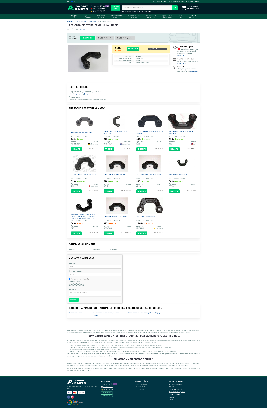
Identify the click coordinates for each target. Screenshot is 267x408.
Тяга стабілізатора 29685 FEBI (81, 132)
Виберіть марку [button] (105, 38)
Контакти (189, 2)
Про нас (171, 400)
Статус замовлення (175, 384)
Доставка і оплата (159, 2)
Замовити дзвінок (107, 392)
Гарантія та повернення (176, 2)
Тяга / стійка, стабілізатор (178, 175)
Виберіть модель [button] (124, 38)
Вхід (197, 2)
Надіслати (73, 300)
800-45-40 (99, 6)
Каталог (171, 397)
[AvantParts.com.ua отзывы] (75, 402)
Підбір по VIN (115, 8)
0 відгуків (82, 29)
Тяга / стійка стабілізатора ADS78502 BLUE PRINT (116, 132)
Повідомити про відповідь (80, 279)
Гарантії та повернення (177, 392)
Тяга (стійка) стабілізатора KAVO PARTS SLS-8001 (149, 132)
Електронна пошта (76, 271)
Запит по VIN (107, 395)
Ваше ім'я (72, 263)
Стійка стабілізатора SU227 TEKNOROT (84, 175)
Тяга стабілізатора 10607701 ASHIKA (148, 175)
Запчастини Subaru (75, 313)
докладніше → (181, 55)
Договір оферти (174, 394)
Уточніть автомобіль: (73, 37)
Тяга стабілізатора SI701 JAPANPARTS (116, 217)
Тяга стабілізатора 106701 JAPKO (115, 175)
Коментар (73, 289)
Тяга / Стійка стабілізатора (145, 217)
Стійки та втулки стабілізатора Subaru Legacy (144, 313)
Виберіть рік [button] (87, 38)
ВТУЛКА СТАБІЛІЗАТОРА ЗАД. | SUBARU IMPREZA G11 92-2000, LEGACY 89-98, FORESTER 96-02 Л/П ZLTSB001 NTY (83, 216)
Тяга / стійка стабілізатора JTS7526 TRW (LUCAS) (181, 132)
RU (68, 2)
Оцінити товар (74, 282)
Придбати (134, 49)
